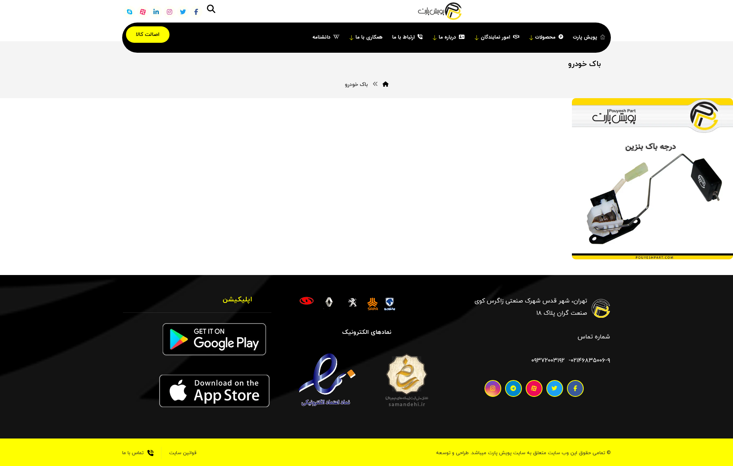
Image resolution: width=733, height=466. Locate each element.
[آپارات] (143, 12)
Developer (688, 247)
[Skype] (129, 12)
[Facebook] (575, 388)
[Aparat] (534, 388)
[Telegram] (513, 388)
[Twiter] (554, 388)
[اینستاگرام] (169, 12)
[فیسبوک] (196, 12)
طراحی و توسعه (452, 453)
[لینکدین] (156, 12)
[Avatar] (714, 250)
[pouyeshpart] (440, 11)
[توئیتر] (183, 12)
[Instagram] (492, 388)
